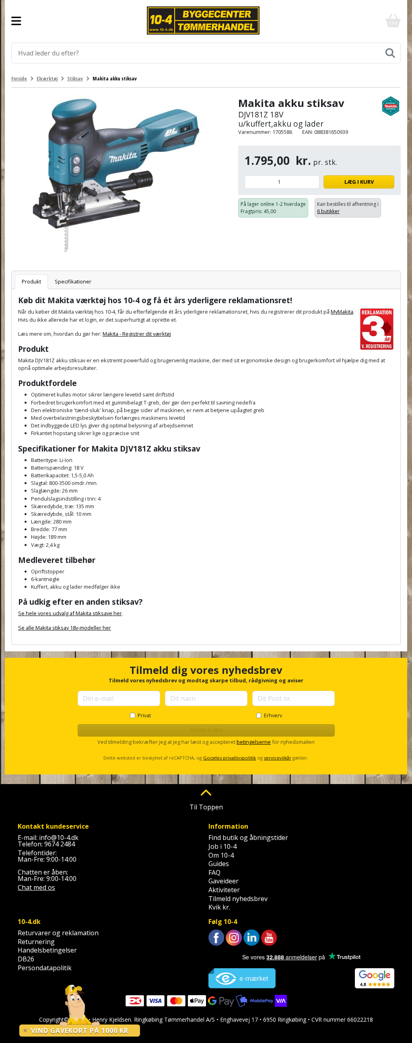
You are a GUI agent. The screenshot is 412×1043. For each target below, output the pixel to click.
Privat (144, 715)
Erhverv (273, 715)
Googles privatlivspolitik (229, 758)
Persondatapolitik (45, 967)
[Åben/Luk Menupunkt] (16, 20)
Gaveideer (223, 881)
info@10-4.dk (58, 837)
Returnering (36, 941)
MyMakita (342, 311)
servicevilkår (277, 758)
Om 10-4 (221, 855)
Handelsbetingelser (47, 950)
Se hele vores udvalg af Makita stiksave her (70, 613)
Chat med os (36, 887)
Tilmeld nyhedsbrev (238, 898)
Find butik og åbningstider (248, 837)
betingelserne (254, 741)
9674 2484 (59, 844)
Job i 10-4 (222, 846)
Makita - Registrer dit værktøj (137, 333)
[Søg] (390, 53)
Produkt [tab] (31, 281)
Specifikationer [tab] (73, 281)
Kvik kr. (219, 907)
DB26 (26, 959)
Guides (218, 863)
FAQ (214, 872)
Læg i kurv (359, 181)
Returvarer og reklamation (58, 932)
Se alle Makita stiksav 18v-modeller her (64, 627)
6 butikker (328, 211)
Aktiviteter (224, 889)
